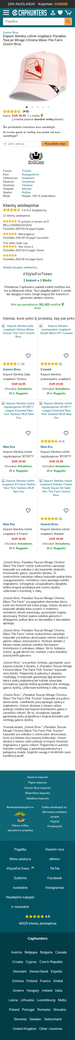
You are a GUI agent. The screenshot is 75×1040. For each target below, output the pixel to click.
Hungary (33, 990)
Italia (58, 990)
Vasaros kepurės (37, 777)
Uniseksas (28, 181)
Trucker (26, 170)
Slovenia (20, 1019)
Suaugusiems (30, 174)
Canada (61, 952)
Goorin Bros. (11, 32)
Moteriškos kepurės (37, 793)
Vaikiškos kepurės (37, 798)
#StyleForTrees (18, 868)
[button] (27, 107)
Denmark (20, 971)
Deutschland (38, 971)
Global (58, 981)
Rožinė (26, 192)
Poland (14, 1010)
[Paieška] (68, 21)
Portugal (28, 1010)
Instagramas (54, 888)
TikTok (55, 868)
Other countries (50, 1029)
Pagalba (20, 849)
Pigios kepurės (37, 782)
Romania (43, 1010)
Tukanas (27, 185)
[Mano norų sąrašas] (60, 12)
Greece (18, 990)
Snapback (28, 178)
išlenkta (26, 188)
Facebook (54, 878)
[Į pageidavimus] (28, 355)
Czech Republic (51, 962)
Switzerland (52, 1019)
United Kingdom (24, 1029)
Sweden (35, 1019)
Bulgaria (46, 952)
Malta (62, 1000)
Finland (31, 981)
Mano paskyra (20, 859)
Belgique (31, 952)
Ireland (47, 990)
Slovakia (59, 1010)
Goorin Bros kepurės (37, 787)
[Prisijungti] (53, 12)
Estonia (18, 981)
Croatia (17, 962)
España (56, 971)
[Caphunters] (22, 12)
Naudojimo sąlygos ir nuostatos (20, 902)
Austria (16, 952)
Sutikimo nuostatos (20, 883)
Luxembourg (46, 1000)
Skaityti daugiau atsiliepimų (20, 267)
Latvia (13, 1000)
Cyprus (31, 962)
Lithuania (27, 1000)
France (45, 981)
